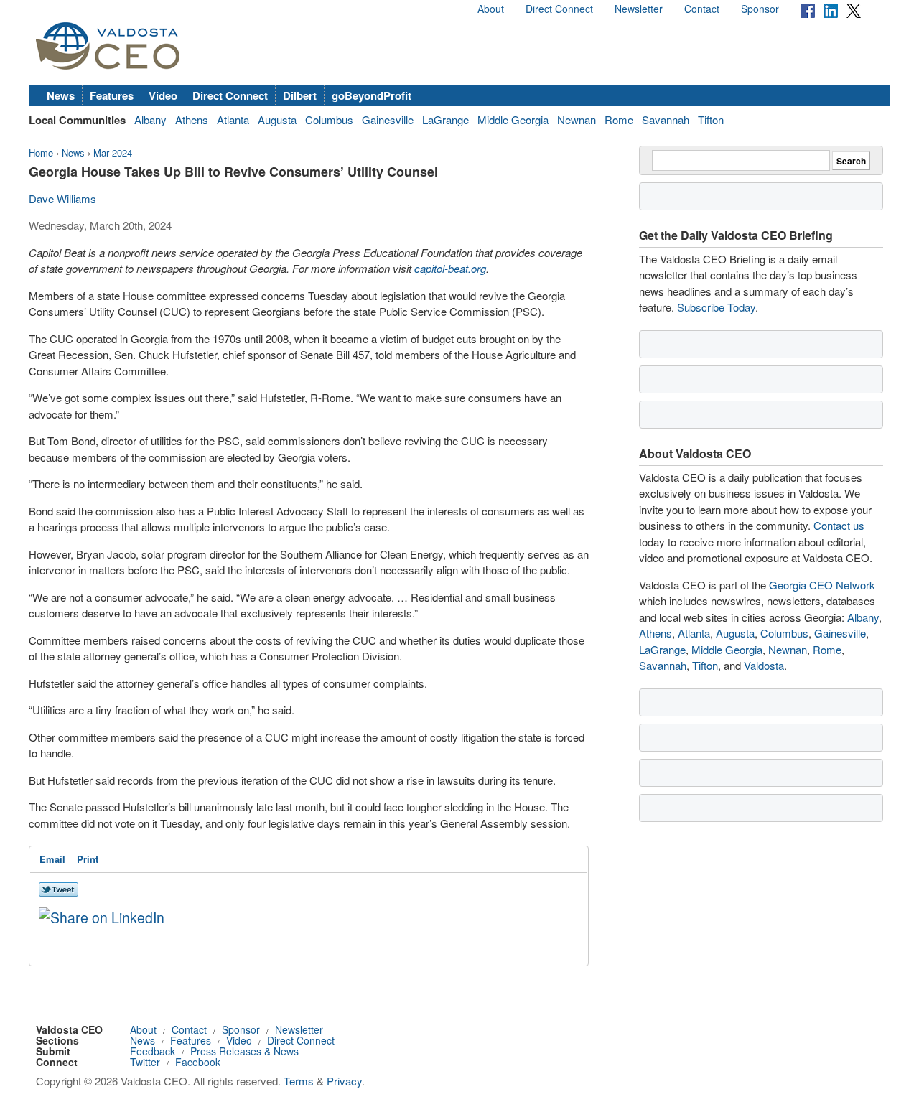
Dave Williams (62, 198)
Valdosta (764, 665)
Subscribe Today (716, 306)
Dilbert (300, 95)
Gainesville (388, 119)
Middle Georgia (513, 119)
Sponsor (760, 8)
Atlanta (233, 119)
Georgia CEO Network (822, 584)
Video (163, 95)
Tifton (711, 119)
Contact (701, 8)
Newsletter (639, 8)
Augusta (277, 119)
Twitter (145, 1062)
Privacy (344, 1080)
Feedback (152, 1051)
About (490, 8)
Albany (150, 119)
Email (52, 859)
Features (112, 95)
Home (41, 152)
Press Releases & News (244, 1051)
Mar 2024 (112, 152)
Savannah (665, 119)
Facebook (197, 1062)
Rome (619, 119)
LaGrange (445, 119)
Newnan (576, 119)
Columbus (329, 119)
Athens (191, 119)
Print (87, 859)
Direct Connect (559, 8)
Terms (299, 1080)
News (61, 95)
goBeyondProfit (371, 95)
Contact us (838, 525)
